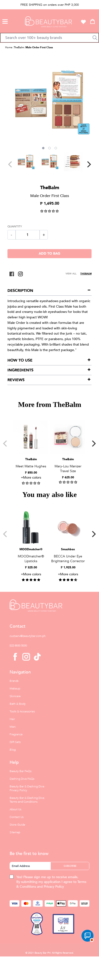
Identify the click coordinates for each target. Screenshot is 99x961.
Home (8, 47)
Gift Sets (15, 742)
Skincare (15, 696)
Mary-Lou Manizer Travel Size (68, 468)
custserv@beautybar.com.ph (28, 636)
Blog (13, 750)
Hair (12, 719)
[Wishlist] (83, 22)
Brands (14, 681)
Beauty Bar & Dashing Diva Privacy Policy (27, 788)
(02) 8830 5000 (18, 645)
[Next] (88, 164)
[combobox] (49, 38)
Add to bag (49, 253)
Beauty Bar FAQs (20, 771)
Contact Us (17, 817)
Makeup (15, 688)
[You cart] (92, 21)
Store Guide (17, 825)
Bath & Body (18, 704)
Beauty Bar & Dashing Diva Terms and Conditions (27, 800)
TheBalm (19, 47)
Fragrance (16, 734)
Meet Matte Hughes (31, 466)
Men (13, 727)
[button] (5, 21)
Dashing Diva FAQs (22, 779)
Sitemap (15, 832)
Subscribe (70, 866)
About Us (15, 809)
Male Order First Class (39, 47)
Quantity (14, 226)
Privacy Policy (54, 886)
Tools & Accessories (22, 711)
